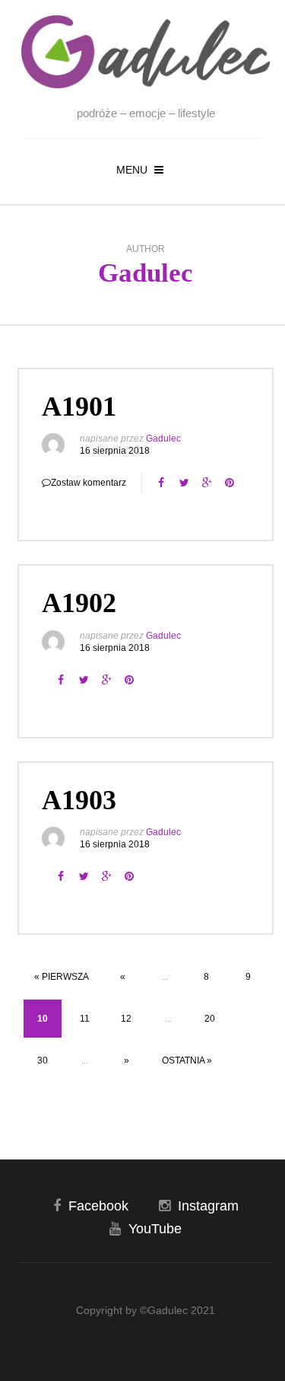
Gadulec (145, 273)
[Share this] (161, 482)
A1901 (79, 406)
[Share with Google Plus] (206, 482)
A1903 (79, 800)
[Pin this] (229, 482)
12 (126, 1018)
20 (209, 1018)
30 (42, 1060)
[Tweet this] (184, 482)
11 (85, 1018)
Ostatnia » (187, 1060)
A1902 (79, 603)
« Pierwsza (61, 976)
